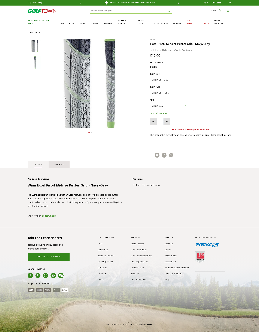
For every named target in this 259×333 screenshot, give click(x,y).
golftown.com (49, 216)
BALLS (83, 23)
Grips (37, 32)
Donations (102, 274)
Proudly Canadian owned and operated (132, 2)
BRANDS (177, 23)
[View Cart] (228, 11)
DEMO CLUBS (189, 22)
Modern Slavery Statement (176, 268)
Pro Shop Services (139, 262)
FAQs (100, 244)
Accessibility (170, 262)
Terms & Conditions (173, 274)
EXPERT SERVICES (218, 22)
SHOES (94, 23)
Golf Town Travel (139, 250)
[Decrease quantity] (153, 121)
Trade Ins (135, 274)
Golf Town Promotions (141, 256)
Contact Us (103, 250)
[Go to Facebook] (30, 275)
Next (179, 2)
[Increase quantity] (167, 121)
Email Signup (37, 2)
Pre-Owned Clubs (139, 280)
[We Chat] (61, 275)
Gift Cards (216, 3)
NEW (62, 23)
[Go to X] (38, 275)
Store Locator (137, 244)
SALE (206, 23)
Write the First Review (183, 50)
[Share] (157, 155)
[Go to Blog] (68, 275)
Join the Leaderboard (49, 256)
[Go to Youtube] (53, 275)
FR (230, 3)
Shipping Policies (105, 262)
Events (101, 280)
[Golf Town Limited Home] (42, 11)
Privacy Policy (170, 256)
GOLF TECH (141, 22)
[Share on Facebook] (164, 155)
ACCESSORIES (161, 23)
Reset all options (158, 113)
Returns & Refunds (106, 256)
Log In (205, 2)
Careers (167, 250)
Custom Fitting (137, 268)
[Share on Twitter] (171, 155)
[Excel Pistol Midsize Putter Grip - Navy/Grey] (90, 83)
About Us (168, 244)
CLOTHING (108, 23)
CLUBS (72, 23)
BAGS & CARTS (122, 22)
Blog (166, 280)
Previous (80, 2)
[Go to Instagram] (45, 275)
